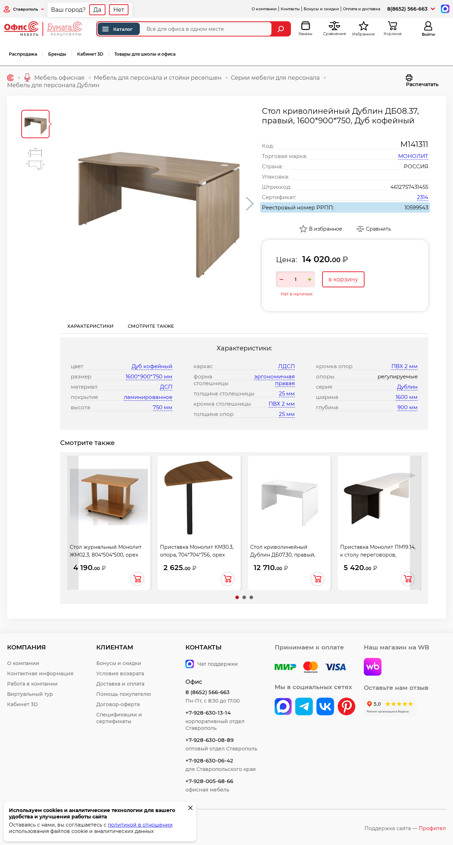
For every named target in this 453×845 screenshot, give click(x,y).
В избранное (325, 229)
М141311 (414, 144)
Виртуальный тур (30, 694)
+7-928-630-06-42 (209, 760)
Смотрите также (151, 326)
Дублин (407, 386)
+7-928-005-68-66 (209, 781)
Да (97, 9)
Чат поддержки (217, 664)
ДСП (166, 386)
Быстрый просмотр (109, 494)
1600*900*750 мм (149, 376)
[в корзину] (137, 579)
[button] (237, 597)
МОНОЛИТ (413, 156)
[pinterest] (346, 707)
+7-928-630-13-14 (208, 712)
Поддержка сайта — (405, 828)
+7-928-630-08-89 (209, 740)
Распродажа (23, 54)
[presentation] (73, 523)
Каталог (123, 29)
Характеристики (90, 326)
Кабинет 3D (90, 54)
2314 (422, 197)
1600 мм (407, 397)
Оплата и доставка (361, 8)
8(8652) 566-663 (407, 9)
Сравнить (378, 229)
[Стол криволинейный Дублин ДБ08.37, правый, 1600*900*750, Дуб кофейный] (157, 203)
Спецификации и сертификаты (119, 718)
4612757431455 (409, 187)
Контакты (290, 8)
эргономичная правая (274, 380)
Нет (118, 9)
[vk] (283, 707)
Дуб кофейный (152, 366)
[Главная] (10, 77)
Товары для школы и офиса (145, 54)
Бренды (57, 54)
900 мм (407, 407)
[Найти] (281, 28)
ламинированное (148, 397)
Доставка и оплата (120, 684)
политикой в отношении (140, 825)
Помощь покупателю (123, 694)
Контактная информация (40, 673)
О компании (264, 8)
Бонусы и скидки (321, 8)
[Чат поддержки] (444, 8)
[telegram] (304, 707)
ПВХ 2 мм (282, 403)
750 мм (162, 407)
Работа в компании (32, 684)
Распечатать (422, 84)
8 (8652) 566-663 (207, 692)
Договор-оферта (118, 704)
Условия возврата (120, 673)
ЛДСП (286, 366)
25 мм (287, 393)
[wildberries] (373, 667)
